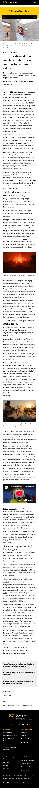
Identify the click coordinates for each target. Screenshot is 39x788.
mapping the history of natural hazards (16, 390)
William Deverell (17, 638)
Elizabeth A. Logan (9, 630)
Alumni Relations (25, 757)
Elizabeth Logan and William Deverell (19, 81)
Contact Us (16, 775)
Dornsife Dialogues (26, 763)
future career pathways (28, 522)
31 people (28, 106)
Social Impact (13, 52)
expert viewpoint (8, 705)
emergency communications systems (16, 143)
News (5, 52)
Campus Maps (24, 742)
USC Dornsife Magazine (27, 760)
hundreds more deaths (25, 111)
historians (24, 172)
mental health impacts (11, 283)
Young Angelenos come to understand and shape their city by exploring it (18, 665)
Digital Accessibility (29, 775)
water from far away (17, 598)
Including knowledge (10, 509)
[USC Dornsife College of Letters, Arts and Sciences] (10, 3)
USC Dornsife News (17, 12)
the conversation (27, 705)
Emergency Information (8, 778)
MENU (4, 17)
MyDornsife (6, 762)
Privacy (22, 775)
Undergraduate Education (10, 735)
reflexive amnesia (9, 555)
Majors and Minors (8, 732)
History (5, 641)
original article (20, 653)
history (18, 705)
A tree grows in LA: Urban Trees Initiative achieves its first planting (18, 682)
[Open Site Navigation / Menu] (31, 2)
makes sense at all (29, 148)
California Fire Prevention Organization (16, 454)
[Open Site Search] (35, 2)
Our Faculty (24, 732)
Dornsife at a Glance (8, 775)
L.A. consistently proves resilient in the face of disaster (19, 674)
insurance (25, 140)
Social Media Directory (27, 739)
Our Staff (23, 735)
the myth (6, 570)
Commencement (25, 767)
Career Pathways (25, 770)
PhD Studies (6, 744)
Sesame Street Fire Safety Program (15, 474)
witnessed (6, 175)
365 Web (5, 765)
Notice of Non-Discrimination (22, 778)
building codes (16, 140)
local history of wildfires (25, 339)
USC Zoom (6, 769)
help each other (18, 123)
